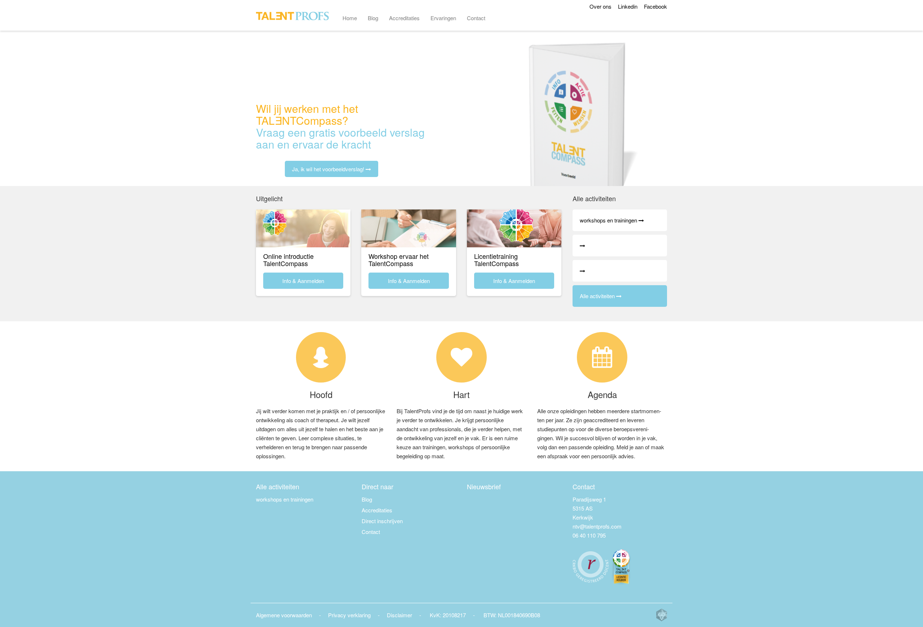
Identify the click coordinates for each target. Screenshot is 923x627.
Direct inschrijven (382, 521)
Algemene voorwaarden (284, 615)
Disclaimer (399, 615)
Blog (373, 18)
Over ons (600, 6)
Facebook (655, 6)
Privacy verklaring (349, 615)
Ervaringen (443, 18)
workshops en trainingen (284, 499)
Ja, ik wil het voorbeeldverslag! (329, 169)
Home (350, 18)
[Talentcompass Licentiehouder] (621, 566)
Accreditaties (404, 18)
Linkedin (627, 6)
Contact (476, 18)
